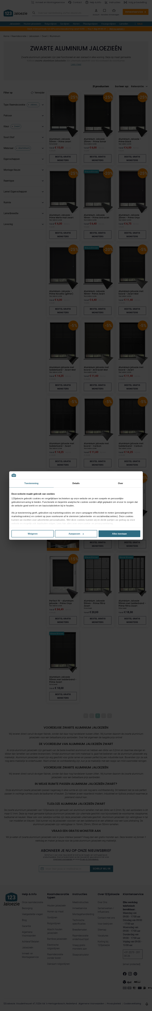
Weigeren (33, 533)
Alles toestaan (119, 533)
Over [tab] (120, 483)
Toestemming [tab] (31, 483)
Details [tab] (76, 483)
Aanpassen (74, 533)
